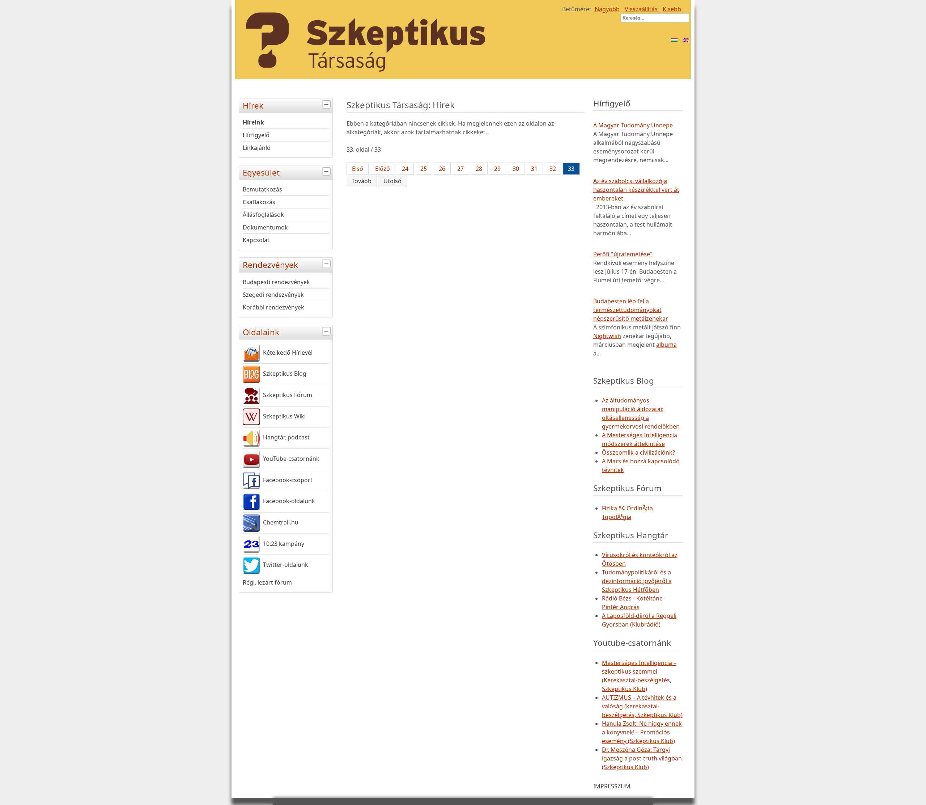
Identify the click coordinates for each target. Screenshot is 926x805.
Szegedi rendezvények (273, 295)
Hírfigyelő (256, 135)
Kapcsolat (256, 240)
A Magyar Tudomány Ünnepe (633, 125)
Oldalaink (261, 332)
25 (423, 169)
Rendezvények (270, 264)
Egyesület (261, 172)
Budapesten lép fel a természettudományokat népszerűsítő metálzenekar (630, 310)
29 (497, 169)
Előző (382, 169)
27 (460, 169)
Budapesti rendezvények (276, 282)
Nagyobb (607, 9)
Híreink (253, 122)
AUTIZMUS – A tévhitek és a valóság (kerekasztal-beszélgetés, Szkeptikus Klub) (642, 706)
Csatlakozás (259, 202)
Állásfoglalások (263, 215)
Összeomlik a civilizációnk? (638, 452)
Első (357, 169)
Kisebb (672, 9)
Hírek (253, 105)
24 (405, 169)
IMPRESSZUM (611, 786)
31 (534, 169)
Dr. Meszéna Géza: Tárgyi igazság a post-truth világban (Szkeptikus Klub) (642, 758)
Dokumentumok (265, 227)
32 (552, 169)
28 (479, 169)
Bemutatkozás (262, 189)
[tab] (327, 104)
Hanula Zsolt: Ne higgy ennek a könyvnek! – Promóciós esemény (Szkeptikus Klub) (642, 732)
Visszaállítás (641, 9)
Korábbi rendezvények (273, 307)
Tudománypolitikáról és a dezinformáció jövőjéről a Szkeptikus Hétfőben (637, 581)
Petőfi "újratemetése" (623, 254)
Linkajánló (257, 148)
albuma (666, 345)
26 (442, 169)
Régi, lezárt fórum (267, 582)
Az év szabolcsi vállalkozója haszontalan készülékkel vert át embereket (636, 189)
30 (516, 169)
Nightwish (607, 336)
